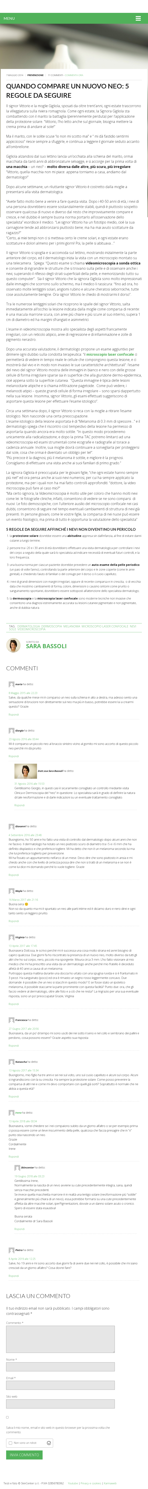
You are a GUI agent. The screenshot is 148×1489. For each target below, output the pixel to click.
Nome (11, 1359)
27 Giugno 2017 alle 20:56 (24, 1028)
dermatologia (28, 626)
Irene (18, 1112)
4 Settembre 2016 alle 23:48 (25, 835)
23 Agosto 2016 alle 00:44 (24, 739)
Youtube (73, 1483)
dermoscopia (51, 626)
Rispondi (14, 714)
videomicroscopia (31, 629)
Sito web (11, 1396)
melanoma (71, 626)
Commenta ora (74, 75)
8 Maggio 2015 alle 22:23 (23, 693)
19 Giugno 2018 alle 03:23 (29, 1176)
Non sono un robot (25, 1443)
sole (12, 629)
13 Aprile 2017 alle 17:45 (23, 946)
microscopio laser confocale (110, 354)
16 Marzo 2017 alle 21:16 (23, 899)
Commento (14, 1323)
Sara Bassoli (46, 646)
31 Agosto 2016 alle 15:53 (29, 783)
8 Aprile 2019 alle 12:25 (22, 1259)
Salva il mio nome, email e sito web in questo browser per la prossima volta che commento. (58, 1429)
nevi (133, 626)
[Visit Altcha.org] (49, 1443)
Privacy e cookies (91, 1483)
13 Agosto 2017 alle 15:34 (24, 1070)
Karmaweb (110, 1483)
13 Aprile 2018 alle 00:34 (23, 1121)
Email (11, 1378)
